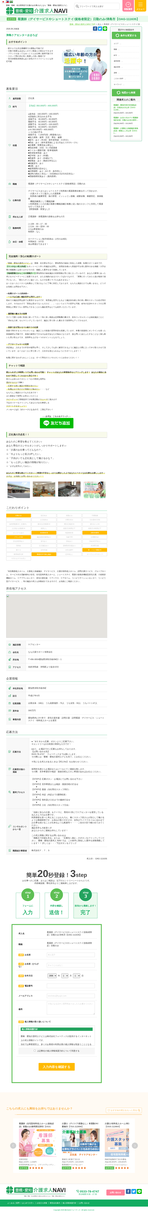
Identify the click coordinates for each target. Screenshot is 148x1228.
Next (135, 1146)
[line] (139, 1191)
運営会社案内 (55, 1203)
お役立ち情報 (42, 1203)
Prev (13, 1146)
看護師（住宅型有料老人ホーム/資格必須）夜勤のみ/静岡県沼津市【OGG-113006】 (36, 1126)
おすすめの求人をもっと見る (124, 1110)
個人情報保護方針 (69, 1203)
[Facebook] (95, 28)
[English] (7, 1)
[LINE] (105, 28)
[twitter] (100, 28)
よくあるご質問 (13, 1203)
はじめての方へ (28, 1203)
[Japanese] (3, 1)
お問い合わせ (84, 1203)
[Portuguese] (11, 1)
